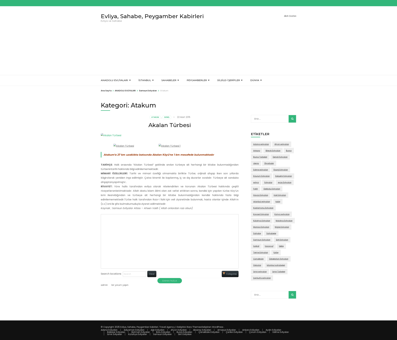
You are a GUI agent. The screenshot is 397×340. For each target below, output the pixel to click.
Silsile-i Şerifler (228, 80)
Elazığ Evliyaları (281, 169)
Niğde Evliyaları (282, 227)
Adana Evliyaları (109, 329)
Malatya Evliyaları (284, 220)
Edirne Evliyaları (281, 332)
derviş (256, 163)
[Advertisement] (198, 51)
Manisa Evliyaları (261, 227)
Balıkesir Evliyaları (116, 332)
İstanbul (144, 80)
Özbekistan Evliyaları (278, 259)
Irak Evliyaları (280, 195)
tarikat (256, 246)
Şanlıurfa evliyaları (262, 278)
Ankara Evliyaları (250, 329)
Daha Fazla (169, 280)
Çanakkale (258, 259)
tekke (281, 246)
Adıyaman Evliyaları (134, 329)
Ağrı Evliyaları (157, 329)
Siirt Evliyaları (282, 239)
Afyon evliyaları (281, 144)
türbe (276, 252)
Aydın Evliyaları (273, 329)
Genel (167, 117)
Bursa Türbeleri (260, 157)
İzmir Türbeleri (278, 271)
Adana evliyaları (261, 144)
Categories (231, 274)
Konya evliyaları (282, 214)
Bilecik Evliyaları (273, 150)
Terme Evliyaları (260, 252)
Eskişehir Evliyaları (283, 176)
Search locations (111, 274)
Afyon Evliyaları (179, 329)
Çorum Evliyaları (257, 332)
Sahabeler (271, 233)
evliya (256, 182)
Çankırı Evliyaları (234, 332)
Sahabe (257, 233)
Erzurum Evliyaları (261, 176)
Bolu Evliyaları (163, 332)
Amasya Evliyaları (226, 329)
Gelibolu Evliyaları (271, 188)
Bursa (289, 150)
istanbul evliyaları (261, 201)
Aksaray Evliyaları (202, 329)
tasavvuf (269, 246)
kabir (278, 201)
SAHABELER (168, 80)
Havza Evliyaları (260, 195)
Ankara (256, 150)
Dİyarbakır (269, 163)
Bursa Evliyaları (184, 332)
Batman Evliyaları (141, 332)
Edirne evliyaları (260, 169)
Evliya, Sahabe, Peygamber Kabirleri (152, 16)
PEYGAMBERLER (197, 80)
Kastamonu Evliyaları (263, 208)
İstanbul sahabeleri (276, 265)
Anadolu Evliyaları (114, 80)
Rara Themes (194, 327)
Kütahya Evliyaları (261, 220)
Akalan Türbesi (169, 125)
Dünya (254, 80)
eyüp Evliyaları (284, 182)
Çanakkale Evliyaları (208, 332)
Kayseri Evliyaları (261, 214)
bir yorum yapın (119, 285)
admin (104, 285)
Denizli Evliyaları (280, 157)
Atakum (155, 117)
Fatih (255, 188)
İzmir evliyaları (260, 271)
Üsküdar (257, 265)
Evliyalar (268, 182)
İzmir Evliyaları (114, 334)
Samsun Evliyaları (261, 239)
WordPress (217, 327)
